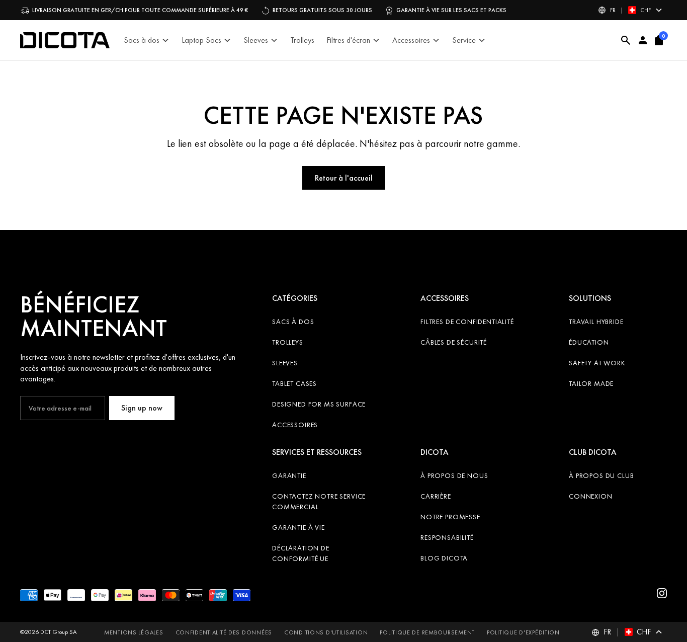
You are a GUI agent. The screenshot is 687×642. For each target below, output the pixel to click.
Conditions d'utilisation (326, 632)
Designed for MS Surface (319, 404)
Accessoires (295, 424)
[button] (630, 10)
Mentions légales (133, 632)
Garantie (289, 475)
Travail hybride (596, 321)
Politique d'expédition (523, 632)
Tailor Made (591, 383)
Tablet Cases (294, 383)
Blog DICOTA (444, 558)
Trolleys (287, 342)
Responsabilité (447, 537)
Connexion (591, 496)
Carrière (435, 496)
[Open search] (626, 40)
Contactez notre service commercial (319, 501)
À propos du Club (601, 475)
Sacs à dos (293, 321)
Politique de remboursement (427, 632)
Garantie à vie (298, 527)
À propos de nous (454, 475)
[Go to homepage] (65, 40)
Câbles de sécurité (453, 342)
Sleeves (285, 362)
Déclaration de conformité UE (300, 553)
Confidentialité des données (224, 632)
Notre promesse (450, 516)
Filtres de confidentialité (467, 321)
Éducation (589, 342)
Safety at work (597, 362)
